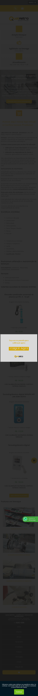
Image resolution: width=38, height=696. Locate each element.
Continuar (19, 692)
